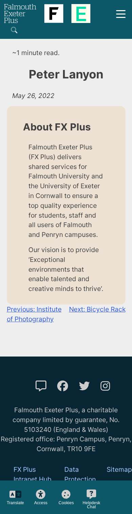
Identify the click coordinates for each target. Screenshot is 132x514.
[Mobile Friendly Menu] (121, 13)
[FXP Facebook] (62, 386)
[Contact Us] (41, 386)
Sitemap (119, 469)
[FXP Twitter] (84, 386)
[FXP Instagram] (105, 386)
